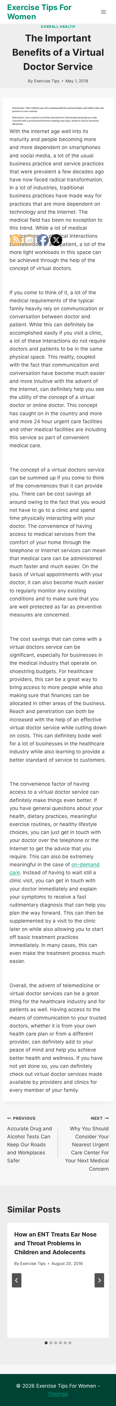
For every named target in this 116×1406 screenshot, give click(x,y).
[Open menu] (103, 11)
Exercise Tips (46, 81)
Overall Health (58, 26)
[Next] (99, 1280)
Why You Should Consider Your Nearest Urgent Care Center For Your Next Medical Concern (87, 1144)
